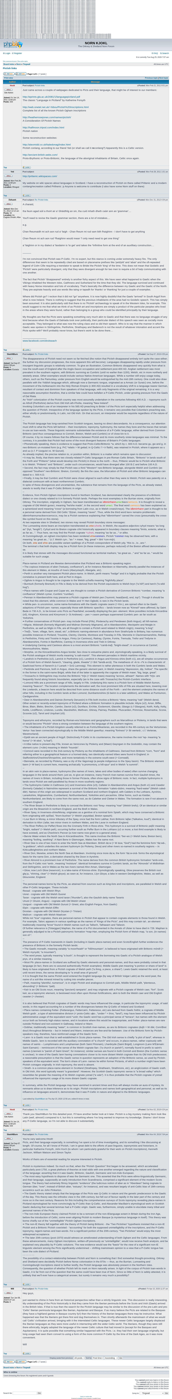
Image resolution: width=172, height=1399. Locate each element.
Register (17, 53)
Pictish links (10, 68)
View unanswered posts (9, 61)
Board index (9, 64)
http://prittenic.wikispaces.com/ (40, 176)
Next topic (163, 78)
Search (165, 53)
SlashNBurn (40, 1099)
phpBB (80, 1398)
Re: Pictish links (41, 200)
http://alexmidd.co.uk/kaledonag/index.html (47, 144)
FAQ (155, 53)
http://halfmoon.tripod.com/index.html (43, 127)
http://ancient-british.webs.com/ (40, 154)
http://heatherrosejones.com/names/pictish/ (47, 117)
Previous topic (151, 78)
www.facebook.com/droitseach (40, 340)
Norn (18, 64)
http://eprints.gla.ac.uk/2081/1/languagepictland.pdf (51, 96)
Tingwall (26, 64)
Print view (8, 78)
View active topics (23, 61)
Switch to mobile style (86, 1396)
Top (5, 168)
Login (7, 53)
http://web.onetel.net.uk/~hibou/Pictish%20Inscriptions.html (56, 107)
